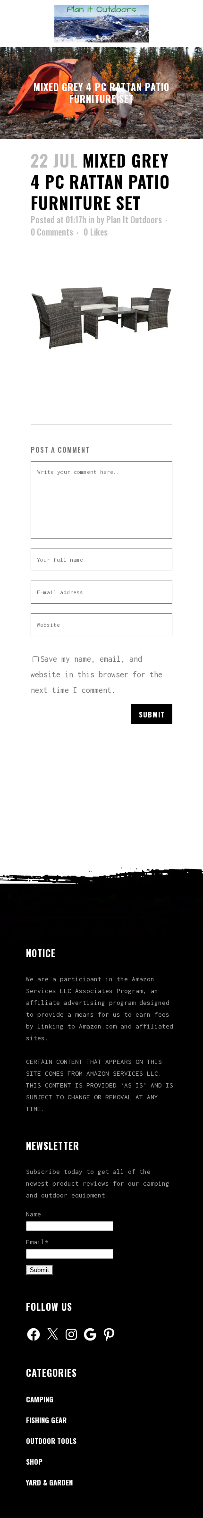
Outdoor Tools (51, 1440)
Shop (34, 1461)
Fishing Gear (46, 1420)
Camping (39, 1399)
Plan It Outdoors (134, 219)
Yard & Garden (49, 1482)
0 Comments (52, 232)
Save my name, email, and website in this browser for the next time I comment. (96, 674)
